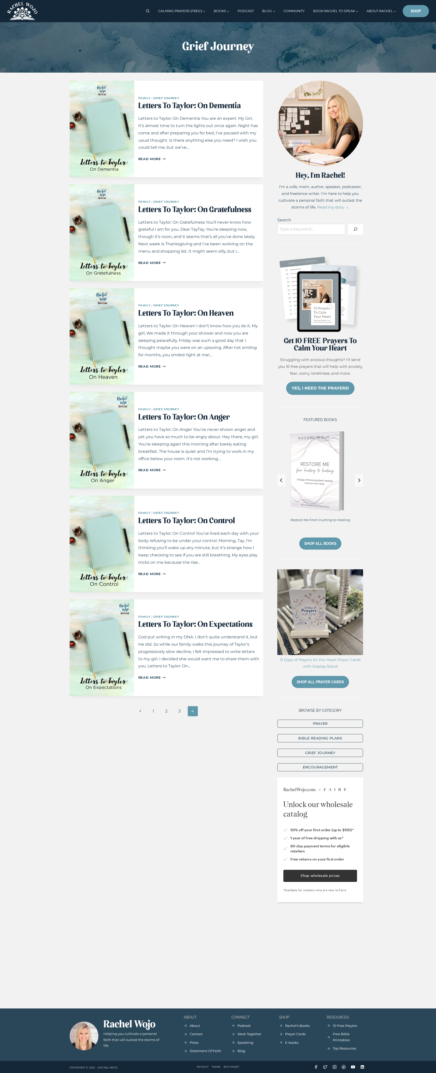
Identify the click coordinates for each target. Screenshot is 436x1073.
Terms (216, 1066)
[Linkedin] (362, 1067)
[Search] (355, 229)
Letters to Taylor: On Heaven (186, 314)
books (293, 1042)
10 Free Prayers (345, 1026)
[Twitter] (325, 1067)
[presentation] (102, 129)
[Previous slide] (281, 480)
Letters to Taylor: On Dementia (189, 106)
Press (194, 1042)
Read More (152, 159)
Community (294, 11)
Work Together (249, 1034)
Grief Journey (166, 98)
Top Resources (344, 1048)
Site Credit (231, 1066)
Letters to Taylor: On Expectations (195, 625)
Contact (196, 1034)
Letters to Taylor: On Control (186, 521)
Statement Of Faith (205, 1051)
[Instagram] (335, 1067)
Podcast (246, 11)
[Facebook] (316, 1067)
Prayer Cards (295, 1034)
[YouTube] (353, 1067)
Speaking (245, 1042)
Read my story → (333, 207)
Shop (416, 11)
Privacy (203, 1066)
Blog (241, 1051)
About (195, 1026)
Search (284, 220)
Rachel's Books (297, 1026)
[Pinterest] (344, 1067)
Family (144, 98)
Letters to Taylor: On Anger (184, 417)
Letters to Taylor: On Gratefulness (194, 210)
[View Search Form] (147, 11)
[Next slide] (359, 480)
